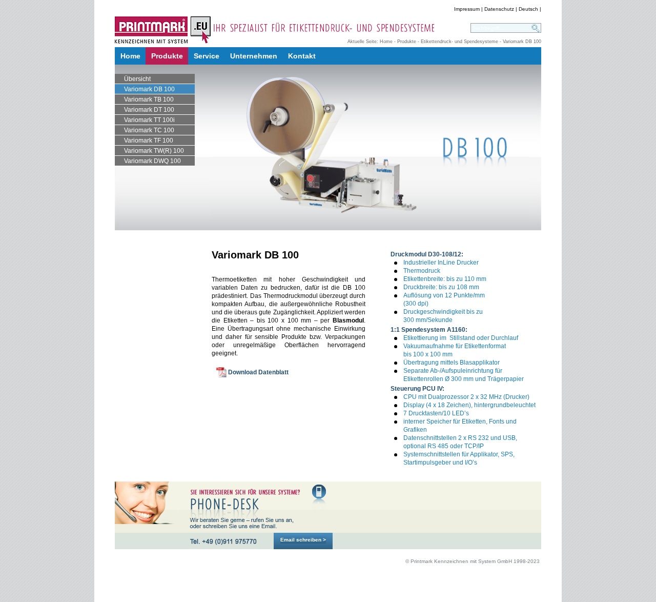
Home (386, 41)
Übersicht (137, 79)
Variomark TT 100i (149, 120)
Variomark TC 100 (149, 130)
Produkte (406, 41)
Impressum (467, 9)
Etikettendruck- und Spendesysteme (459, 41)
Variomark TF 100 (148, 140)
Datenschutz (499, 9)
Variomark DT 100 (149, 109)
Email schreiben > (303, 540)
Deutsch (528, 9)
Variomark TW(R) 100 (154, 150)
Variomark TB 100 (149, 99)
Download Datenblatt (258, 372)
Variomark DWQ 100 (152, 161)
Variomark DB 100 (149, 89)
